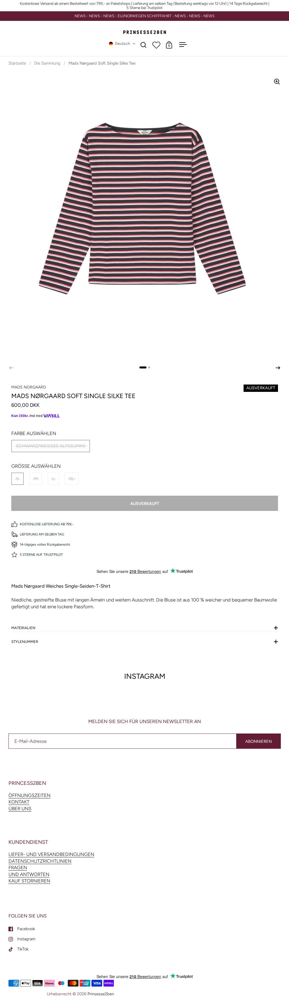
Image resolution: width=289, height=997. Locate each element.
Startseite (17, 63)
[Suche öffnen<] (143, 45)
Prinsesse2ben (100, 993)
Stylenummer (24, 642)
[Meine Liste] (156, 45)
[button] (122, 43)
